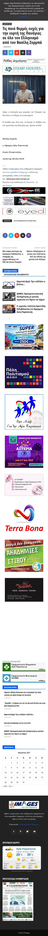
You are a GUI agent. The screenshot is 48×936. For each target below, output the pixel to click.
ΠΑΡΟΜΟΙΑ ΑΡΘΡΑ (10, 271)
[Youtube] (34, 831)
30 (17, 782)
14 (6, 773)
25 (30, 777)
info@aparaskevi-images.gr (29, 824)
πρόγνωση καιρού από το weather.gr (22, 871)
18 (30, 773)
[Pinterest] (20, 831)
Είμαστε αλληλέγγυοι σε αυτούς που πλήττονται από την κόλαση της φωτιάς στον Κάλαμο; (36, 255)
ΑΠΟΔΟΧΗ (24, 17)
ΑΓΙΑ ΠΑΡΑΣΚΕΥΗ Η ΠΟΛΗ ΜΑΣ (25, 221)
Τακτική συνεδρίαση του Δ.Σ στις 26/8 (17, 723)
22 (11, 777)
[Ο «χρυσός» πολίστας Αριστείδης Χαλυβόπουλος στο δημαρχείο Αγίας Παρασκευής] (9, 308)
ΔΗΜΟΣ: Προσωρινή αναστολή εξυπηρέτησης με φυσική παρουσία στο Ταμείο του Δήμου (31, 296)
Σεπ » (11, 786)
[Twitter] (27, 831)
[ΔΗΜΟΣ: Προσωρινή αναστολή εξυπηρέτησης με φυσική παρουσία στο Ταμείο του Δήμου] (9, 296)
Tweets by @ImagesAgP (11, 661)
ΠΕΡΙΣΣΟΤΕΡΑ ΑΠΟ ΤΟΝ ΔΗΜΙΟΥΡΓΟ (16, 274)
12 (36, 768)
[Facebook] (13, 831)
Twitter (8, 186)
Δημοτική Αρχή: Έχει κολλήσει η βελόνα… (19, 714)
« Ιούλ (5, 786)
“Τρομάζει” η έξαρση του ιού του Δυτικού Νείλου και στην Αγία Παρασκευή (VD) (24, 704)
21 (6, 777)
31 (23, 782)
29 (11, 782)
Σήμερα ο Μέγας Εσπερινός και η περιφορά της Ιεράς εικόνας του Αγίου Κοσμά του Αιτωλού (22, 693)
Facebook (30, 182)
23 (17, 777)
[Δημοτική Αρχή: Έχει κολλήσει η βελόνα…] (9, 284)
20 (42, 773)
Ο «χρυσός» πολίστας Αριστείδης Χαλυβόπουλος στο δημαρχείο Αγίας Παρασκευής (31, 308)
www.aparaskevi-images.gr (16, 172)
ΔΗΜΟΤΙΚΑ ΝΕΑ (7, 24)
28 (6, 782)
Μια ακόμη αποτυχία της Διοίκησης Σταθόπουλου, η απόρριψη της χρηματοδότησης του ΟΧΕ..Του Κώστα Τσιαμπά (13, 256)
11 (30, 768)
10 (23, 768)
